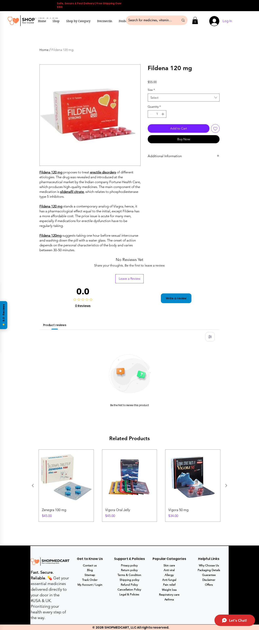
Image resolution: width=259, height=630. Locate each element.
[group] (129, 485)
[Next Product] (226, 485)
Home (44, 50)
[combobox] (184, 98)
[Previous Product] (32, 485)
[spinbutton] (157, 114)
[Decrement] (150, 114)
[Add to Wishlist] (215, 128)
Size (151, 90)
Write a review (176, 298)
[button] (78, 21)
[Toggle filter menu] (210, 336)
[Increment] (163, 114)
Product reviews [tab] (54, 325)
